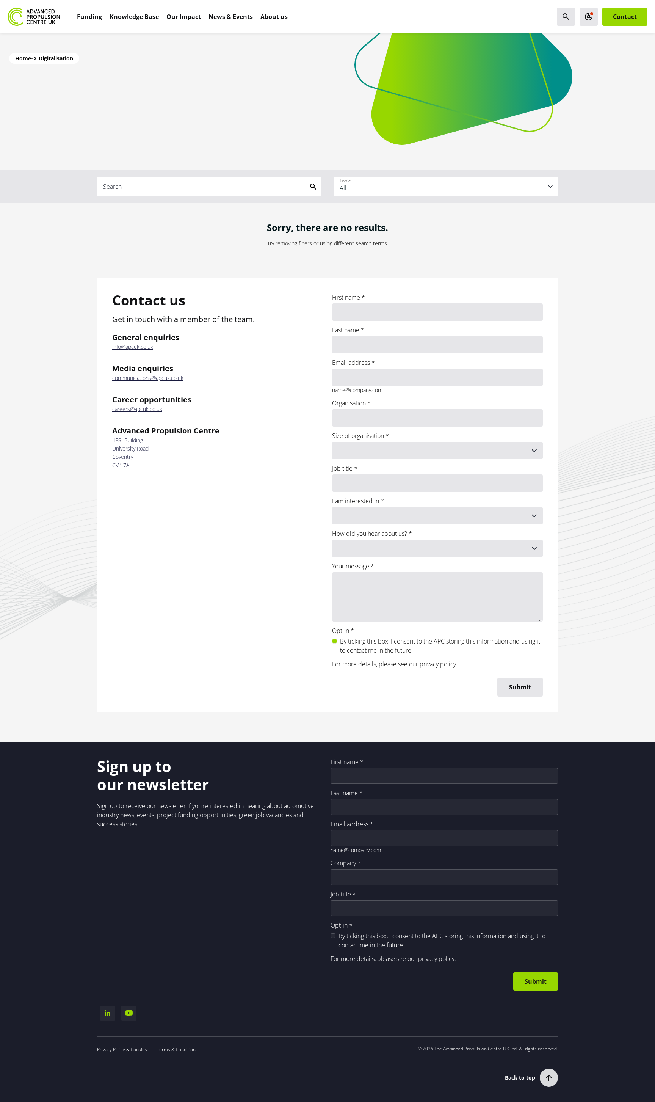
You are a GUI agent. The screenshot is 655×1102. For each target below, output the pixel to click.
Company (343, 863)
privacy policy (438, 664)
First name (346, 297)
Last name (345, 330)
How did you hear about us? (369, 533)
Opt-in (340, 630)
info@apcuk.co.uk (132, 347)
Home (23, 58)
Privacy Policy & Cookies (122, 1049)
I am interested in (355, 501)
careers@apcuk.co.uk (137, 409)
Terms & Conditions (177, 1049)
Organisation (349, 403)
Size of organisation (358, 436)
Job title (342, 468)
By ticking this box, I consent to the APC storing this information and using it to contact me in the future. (440, 646)
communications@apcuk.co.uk (147, 378)
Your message (350, 566)
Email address (351, 362)
